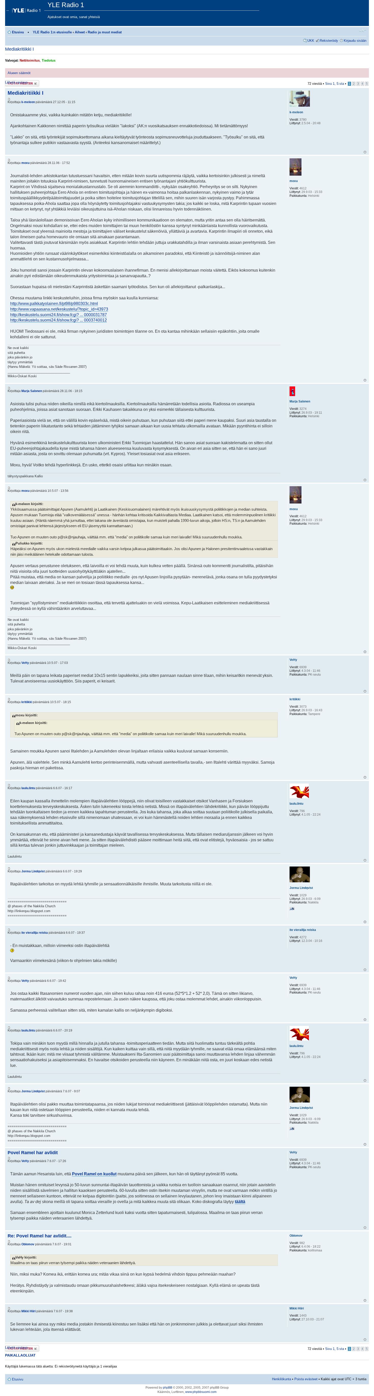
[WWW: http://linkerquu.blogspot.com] (292, 909)
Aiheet (80, 32)
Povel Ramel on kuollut (94, 1174)
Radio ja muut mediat (105, 32)
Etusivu (18, 32)
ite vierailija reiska (34, 932)
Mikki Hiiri (28, 1311)
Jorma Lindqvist (33, 871)
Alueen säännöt (19, 73)
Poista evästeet (306, 1379)
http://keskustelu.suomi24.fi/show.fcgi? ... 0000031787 (58, 315)
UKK (310, 41)
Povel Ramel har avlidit (33, 1152)
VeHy (25, 663)
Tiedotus (48, 60)
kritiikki (26, 702)
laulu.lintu (28, 788)
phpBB (167, 1387)
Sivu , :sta (334, 84)
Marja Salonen (31, 391)
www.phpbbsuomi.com (201, 1392)
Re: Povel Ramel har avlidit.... (39, 1235)
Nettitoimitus (30, 60)
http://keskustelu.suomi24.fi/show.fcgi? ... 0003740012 (58, 320)
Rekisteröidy (329, 41)
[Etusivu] (27, 9)
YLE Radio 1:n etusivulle (52, 32)
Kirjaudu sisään (355, 41)
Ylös (365, 152)
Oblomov (27, 1244)
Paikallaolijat (20, 1355)
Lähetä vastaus (16, 82)
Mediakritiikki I (19, 49)
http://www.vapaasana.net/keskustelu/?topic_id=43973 (59, 309)
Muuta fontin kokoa (362, 30)
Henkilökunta (281, 1379)
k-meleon (28, 102)
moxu (25, 163)
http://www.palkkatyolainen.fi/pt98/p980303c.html (54, 303)
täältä (240, 1201)
